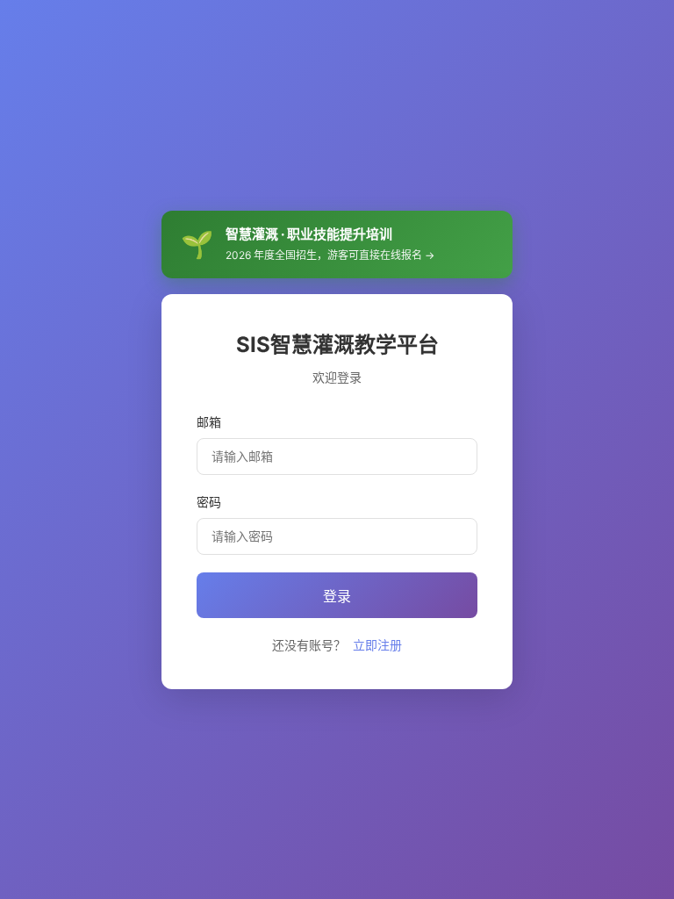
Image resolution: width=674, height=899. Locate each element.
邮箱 (209, 421)
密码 (209, 501)
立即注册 (377, 645)
